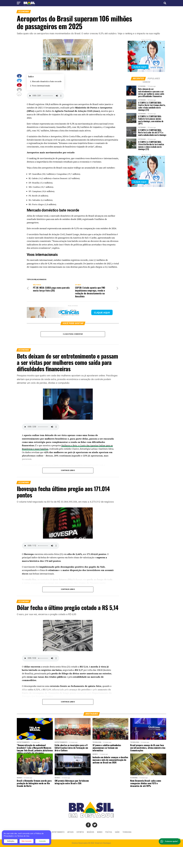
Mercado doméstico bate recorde (46, 81)
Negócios (90, 832)
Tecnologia (126, 832)
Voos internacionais (41, 85)
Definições (10, 841)
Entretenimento (58, 832)
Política (108, 832)
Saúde (117, 832)
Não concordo (26, 841)
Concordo (42, 841)
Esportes (80, 832)
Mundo (99, 832)
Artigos (70, 832)
